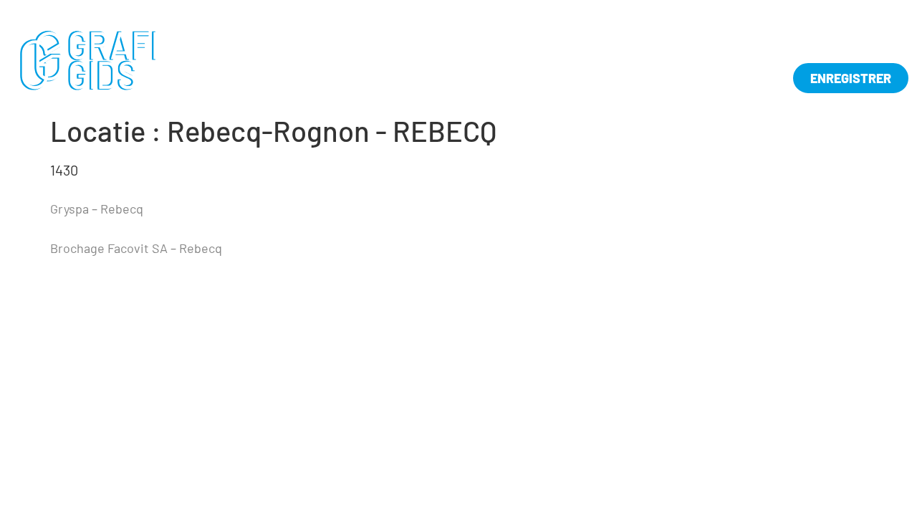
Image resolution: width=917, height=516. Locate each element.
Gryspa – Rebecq (96, 208)
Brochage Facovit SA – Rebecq (136, 248)
